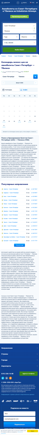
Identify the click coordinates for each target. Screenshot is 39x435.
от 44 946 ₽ (34, 200)
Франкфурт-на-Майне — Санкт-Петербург (14, 237)
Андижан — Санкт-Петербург (11, 192)
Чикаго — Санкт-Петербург (11, 222)
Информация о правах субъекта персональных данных (17, 394)
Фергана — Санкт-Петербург (11, 233)
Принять (32, 431)
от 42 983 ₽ (34, 192)
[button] (18, 2)
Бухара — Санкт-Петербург (11, 200)
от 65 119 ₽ (34, 211)
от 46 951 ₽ (34, 233)
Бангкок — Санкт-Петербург (11, 207)
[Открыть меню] (37, 3)
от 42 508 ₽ (34, 196)
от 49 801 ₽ (34, 226)
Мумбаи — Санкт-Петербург (11, 211)
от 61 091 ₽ (34, 237)
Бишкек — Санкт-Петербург (11, 215)
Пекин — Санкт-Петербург (10, 203)
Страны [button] (4, 354)
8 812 (7, 374)
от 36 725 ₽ (34, 229)
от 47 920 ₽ (34, 203)
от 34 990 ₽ (34, 215)
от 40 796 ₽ (34, 189)
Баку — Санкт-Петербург (10, 196)
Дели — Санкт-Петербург (10, 226)
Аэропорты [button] (6, 366)
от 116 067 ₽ (34, 222)
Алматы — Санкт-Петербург (11, 189)
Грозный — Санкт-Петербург (11, 240)
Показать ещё (19, 245)
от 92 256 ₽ (34, 207)
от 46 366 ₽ (34, 218)
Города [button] (4, 360)
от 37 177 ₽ (34, 240)
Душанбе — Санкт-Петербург (11, 229)
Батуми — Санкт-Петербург (11, 218)
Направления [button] (7, 348)
